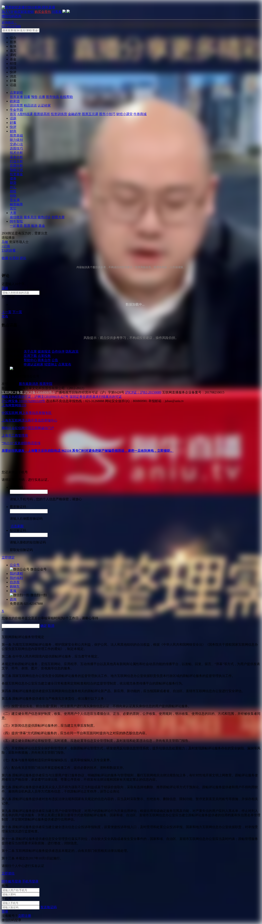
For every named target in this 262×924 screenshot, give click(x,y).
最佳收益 (16, 217)
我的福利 (16, 578)
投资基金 (16, 174)
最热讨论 (44, 217)
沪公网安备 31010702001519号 (23, 401)
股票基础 (16, 135)
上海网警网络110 (14, 405)
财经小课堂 (124, 114)
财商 (13, 131)
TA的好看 (9, 250)
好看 (13, 122)
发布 (5, 316)
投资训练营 (59, 114)
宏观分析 (16, 165)
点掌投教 (44, 355)
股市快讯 (52, 97)
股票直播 (16, 97)
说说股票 (16, 105)
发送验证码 (48, 907)
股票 (27, 225)
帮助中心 (30, 360)
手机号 (6, 898)
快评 (13, 127)
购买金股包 (43, 11)
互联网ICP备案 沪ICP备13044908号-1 (28, 392)
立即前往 (8, 873)
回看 (27, 97)
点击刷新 (17, 526)
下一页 (17, 312)
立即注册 (24, 915)
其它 (13, 208)
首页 (13, 114)
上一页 (6, 312)
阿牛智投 (16, 221)
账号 (5, 885)
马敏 (5, 242)
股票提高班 (42, 114)
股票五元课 (90, 114)
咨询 (13, 599)
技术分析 (16, 152)
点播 (41, 97)
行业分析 (16, 161)
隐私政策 (72, 351)
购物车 (15, 586)
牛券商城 (140, 114)
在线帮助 (66, 97)
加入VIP (7, 11)
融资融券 (16, 204)
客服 (13, 590)
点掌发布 (64, 364)
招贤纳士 (50, 364)
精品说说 (30, 105)
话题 (13, 118)
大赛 (13, 213)
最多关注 (30, 217)
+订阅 (6, 246)
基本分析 (16, 157)
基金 (41, 225)
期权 (13, 191)
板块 (34, 225)
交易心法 (16, 144)
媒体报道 (44, 351)
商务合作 (44, 360)
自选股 (15, 582)
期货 (13, 182)
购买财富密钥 (24, 11)
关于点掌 (30, 351)
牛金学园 (16, 109)
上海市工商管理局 (15, 435)
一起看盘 (16, 225)
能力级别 (16, 140)
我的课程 (16, 573)
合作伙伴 (58, 351)
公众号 (15, 565)
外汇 (13, 187)
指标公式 (16, 170)
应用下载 (30, 355)
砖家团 (15, 101)
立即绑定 (8, 557)
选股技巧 (16, 148)
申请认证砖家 (33, 364)
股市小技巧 (107, 114)
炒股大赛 (58, 217)
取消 (51, 625)
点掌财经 (16, 92)
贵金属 (15, 200)
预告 (34, 97)
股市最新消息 (28, 384)
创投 (13, 195)
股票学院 (45, 384)
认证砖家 (44, 105)
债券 (13, 178)
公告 (55, 360)
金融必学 (74, 114)
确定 (43, 625)
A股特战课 (25, 114)
